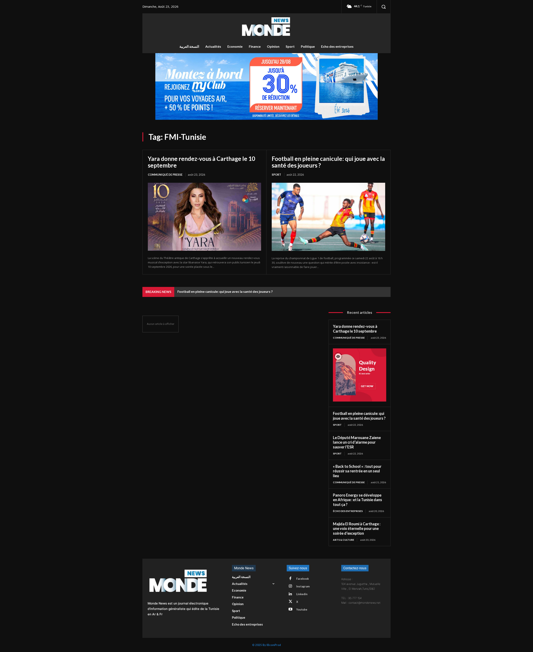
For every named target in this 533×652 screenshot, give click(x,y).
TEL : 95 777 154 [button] (351, 598)
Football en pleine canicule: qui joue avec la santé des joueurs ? (328, 162)
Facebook (302, 578)
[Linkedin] (290, 594)
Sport (276, 174)
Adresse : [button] (347, 579)
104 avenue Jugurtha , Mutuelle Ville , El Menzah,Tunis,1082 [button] (360, 586)
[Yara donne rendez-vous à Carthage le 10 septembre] (204, 217)
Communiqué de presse (165, 174)
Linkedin (302, 594)
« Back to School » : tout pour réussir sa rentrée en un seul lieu (357, 471)
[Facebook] (290, 578)
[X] (290, 602)
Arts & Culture (343, 539)
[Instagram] (290, 586)
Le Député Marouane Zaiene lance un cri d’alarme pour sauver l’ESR (357, 442)
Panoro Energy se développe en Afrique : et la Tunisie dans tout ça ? (357, 500)
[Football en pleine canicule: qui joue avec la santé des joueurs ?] (328, 217)
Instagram (303, 586)
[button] (383, 6)
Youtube (301, 609)
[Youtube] (290, 609)
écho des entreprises (348, 511)
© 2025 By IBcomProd (266, 645)
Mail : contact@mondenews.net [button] (361, 602)
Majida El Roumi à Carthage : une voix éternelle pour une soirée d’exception (356, 529)
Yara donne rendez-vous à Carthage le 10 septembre (201, 162)
